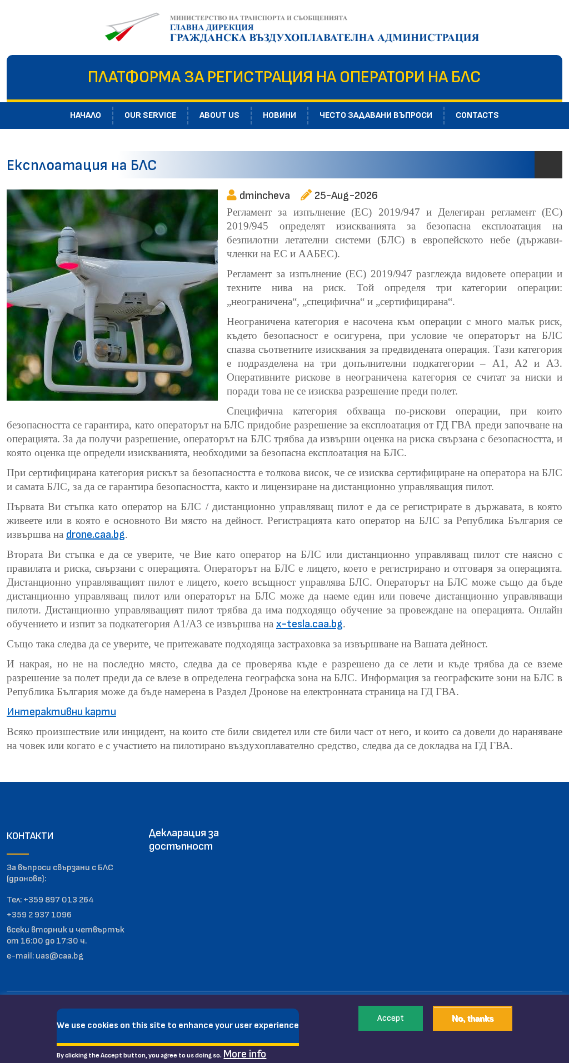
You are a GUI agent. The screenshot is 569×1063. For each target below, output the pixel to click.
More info (244, 1054)
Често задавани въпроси (376, 115)
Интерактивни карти (61, 711)
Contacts (477, 115)
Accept (390, 1018)
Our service (150, 115)
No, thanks (472, 1018)
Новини (279, 115)
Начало (85, 115)
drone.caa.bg (95, 534)
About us (219, 115)
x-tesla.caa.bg (309, 624)
